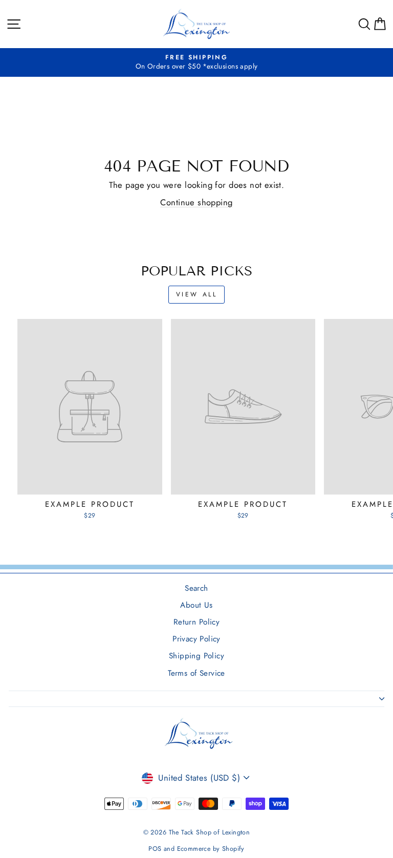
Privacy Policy (196, 639)
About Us (196, 605)
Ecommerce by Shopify (211, 848)
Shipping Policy (196, 655)
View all (196, 294)
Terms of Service (196, 673)
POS (154, 848)
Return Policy (196, 622)
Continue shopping (196, 202)
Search (196, 588)
